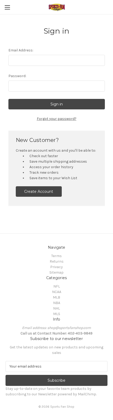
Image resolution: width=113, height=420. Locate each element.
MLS (56, 314)
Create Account (38, 191)
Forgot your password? (56, 118)
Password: (17, 76)
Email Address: (20, 50)
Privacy (56, 267)
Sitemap (56, 272)
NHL (56, 308)
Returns (57, 261)
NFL (56, 286)
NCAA (56, 292)
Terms (56, 256)
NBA (56, 303)
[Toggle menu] (7, 7)
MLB (56, 297)
